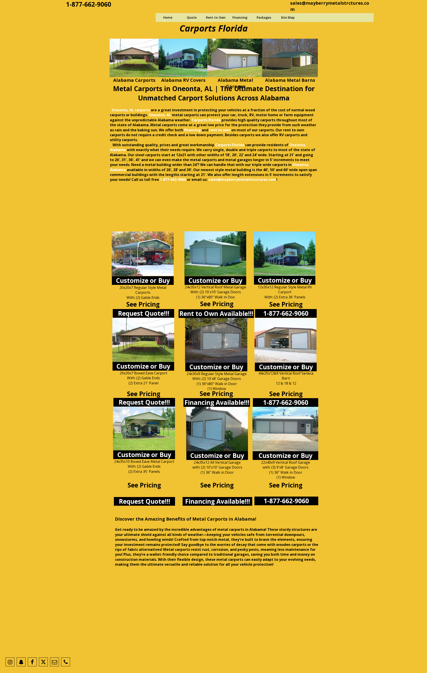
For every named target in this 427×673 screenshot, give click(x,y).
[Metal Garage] (215, 253)
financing (192, 130)
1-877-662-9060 (88, 4)
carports (191, 114)
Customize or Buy (143, 280)
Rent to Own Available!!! (216, 313)
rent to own (219, 130)
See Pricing (217, 304)
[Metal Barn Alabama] (290, 58)
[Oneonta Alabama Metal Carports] (134, 58)
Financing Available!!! (216, 402)
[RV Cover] (284, 254)
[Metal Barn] (285, 340)
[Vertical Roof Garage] (285, 429)
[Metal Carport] (143, 254)
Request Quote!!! (143, 313)
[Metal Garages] (216, 340)
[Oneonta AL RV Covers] (183, 58)
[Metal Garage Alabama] (234, 58)
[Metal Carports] (143, 339)
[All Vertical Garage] (217, 429)
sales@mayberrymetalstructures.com (242, 179)
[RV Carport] (144, 428)
